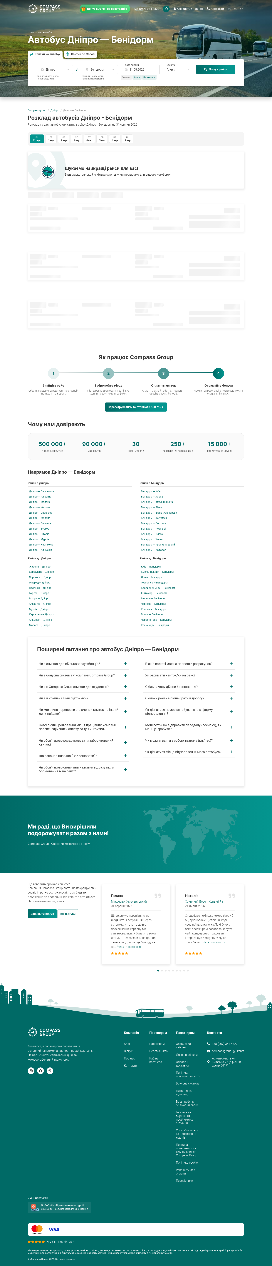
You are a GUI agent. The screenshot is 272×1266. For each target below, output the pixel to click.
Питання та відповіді (184, 1092)
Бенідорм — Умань (152, 539)
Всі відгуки (67, 914)
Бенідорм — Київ (151, 491)
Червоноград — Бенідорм (156, 619)
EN (241, 8)
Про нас (129, 1058)
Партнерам (157, 1044)
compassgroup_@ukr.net (228, 1051)
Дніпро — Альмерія (40, 549)
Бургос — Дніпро (39, 593)
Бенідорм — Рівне (151, 507)
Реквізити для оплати (185, 1171)
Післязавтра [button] (149, 77)
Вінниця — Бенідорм (153, 598)
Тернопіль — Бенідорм (154, 582)
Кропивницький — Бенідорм (158, 587)
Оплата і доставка (182, 1063)
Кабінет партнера (155, 1060)
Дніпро (55, 110)
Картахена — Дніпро (41, 614)
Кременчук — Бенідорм (155, 625)
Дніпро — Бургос (39, 528)
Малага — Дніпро (39, 625)
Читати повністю (129, 947)
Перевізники (184, 1180)
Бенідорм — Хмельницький (157, 501)
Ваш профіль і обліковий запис (187, 1103)
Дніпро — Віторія (39, 534)
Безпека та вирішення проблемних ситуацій (184, 1118)
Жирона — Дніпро (40, 566)
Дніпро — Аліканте (40, 496)
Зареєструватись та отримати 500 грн (134, 407)
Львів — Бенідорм (151, 577)
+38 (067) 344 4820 (146, 9)
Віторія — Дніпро (39, 598)
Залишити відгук (42, 914)
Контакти (217, 9)
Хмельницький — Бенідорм (157, 571)
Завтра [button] (137, 77)
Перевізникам (159, 1051)
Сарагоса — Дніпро (40, 577)
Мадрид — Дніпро (39, 582)
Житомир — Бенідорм (154, 593)
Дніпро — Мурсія (39, 539)
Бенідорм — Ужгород (153, 549)
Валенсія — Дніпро (40, 587)
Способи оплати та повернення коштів (187, 1134)
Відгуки (129, 1051)
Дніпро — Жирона (40, 507)
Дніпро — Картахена (41, 544)
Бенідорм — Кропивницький (158, 544)
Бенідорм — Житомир (154, 517)
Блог (127, 1044)
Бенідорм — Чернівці (153, 528)
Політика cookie (187, 1162)
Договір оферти (187, 1055)
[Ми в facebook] (40, 1070)
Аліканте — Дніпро (40, 603)
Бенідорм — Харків (152, 496)
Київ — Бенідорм (151, 566)
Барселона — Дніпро (41, 571)
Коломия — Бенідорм (153, 609)
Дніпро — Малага (39, 501)
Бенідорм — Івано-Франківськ (159, 512)
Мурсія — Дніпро (39, 609)
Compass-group (37, 110)
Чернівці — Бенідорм (153, 603)
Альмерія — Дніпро (40, 619)
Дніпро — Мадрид (39, 517)
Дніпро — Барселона (41, 491)
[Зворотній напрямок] (77, 69)
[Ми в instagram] (31, 1070)
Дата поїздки (132, 65)
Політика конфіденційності (188, 1074)
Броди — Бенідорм (152, 614)
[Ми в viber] (50, 1070)
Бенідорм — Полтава (153, 523)
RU (235, 8)
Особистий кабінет (190, 9)
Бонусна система (187, 1083)
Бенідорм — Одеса (152, 534)
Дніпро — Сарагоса (40, 512)
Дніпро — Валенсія (40, 523)
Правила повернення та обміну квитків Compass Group (186, 1150)
